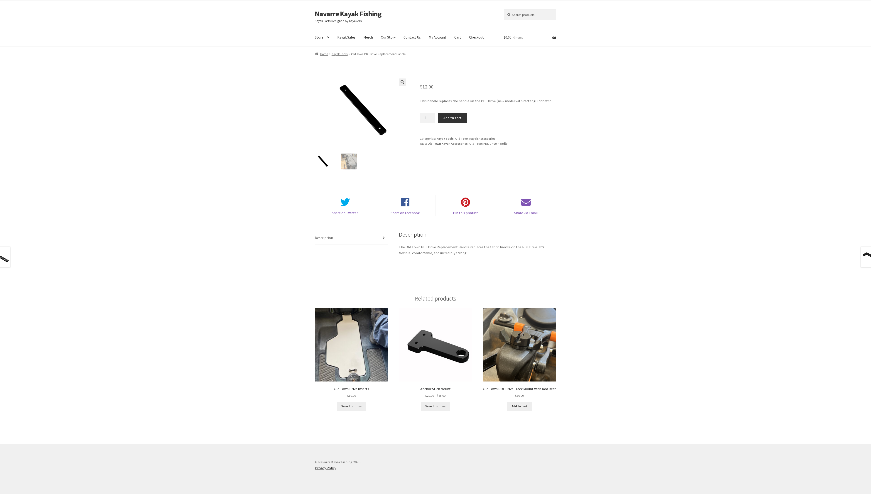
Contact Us (412, 37)
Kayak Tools (340, 54)
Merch (368, 37)
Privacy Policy (325, 468)
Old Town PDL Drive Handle (488, 144)
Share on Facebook (405, 212)
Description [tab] (324, 237)
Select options (351, 406)
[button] (402, 82)
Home (324, 54)
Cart (457, 37)
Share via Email (526, 212)
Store (319, 37)
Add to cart (452, 117)
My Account (437, 37)
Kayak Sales (346, 37)
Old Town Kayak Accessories (475, 139)
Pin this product (465, 212)
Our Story (388, 37)
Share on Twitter (345, 212)
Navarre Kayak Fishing (348, 13)
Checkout (476, 37)
